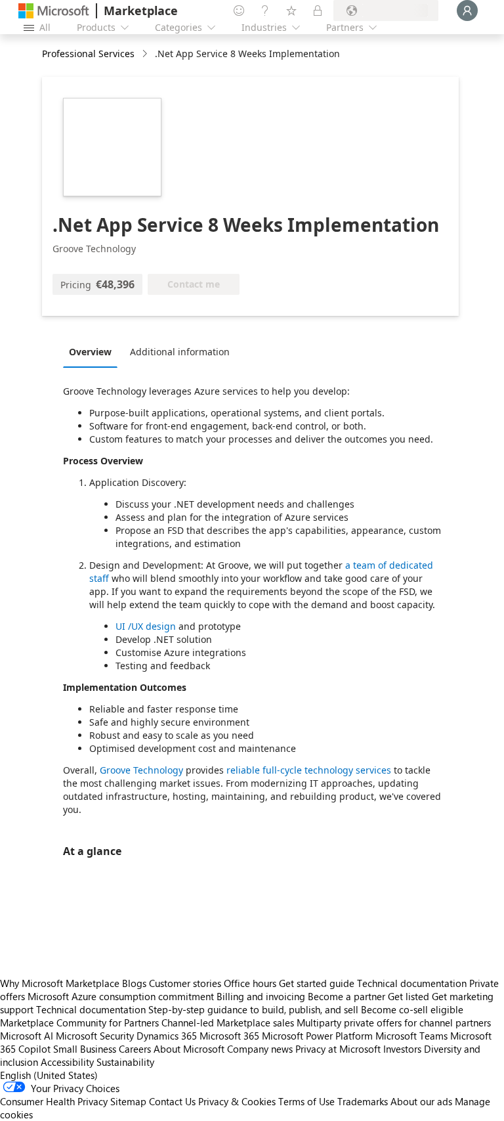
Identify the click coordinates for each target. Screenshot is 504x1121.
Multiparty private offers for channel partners (394, 1022)
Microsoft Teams (411, 1035)
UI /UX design (147, 626)
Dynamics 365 (166, 1035)
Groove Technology (141, 770)
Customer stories (185, 983)
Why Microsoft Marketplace (59, 983)
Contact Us (172, 1101)
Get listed (408, 996)
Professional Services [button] (88, 53)
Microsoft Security (95, 1035)
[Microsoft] (53, 10)
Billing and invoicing (261, 996)
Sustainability (125, 1061)
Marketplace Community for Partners (79, 1022)
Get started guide (316, 983)
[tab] (93, 351)
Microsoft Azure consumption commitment (122, 996)
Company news (260, 1048)
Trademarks (362, 1101)
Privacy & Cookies (237, 1101)
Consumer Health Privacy (54, 1101)
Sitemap (128, 1101)
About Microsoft (189, 1048)
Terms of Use (306, 1101)
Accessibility (67, 1061)
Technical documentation (412, 983)
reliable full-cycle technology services (308, 770)
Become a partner (346, 996)
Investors (402, 1048)
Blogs (134, 983)
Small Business (84, 1048)
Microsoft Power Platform (317, 1035)
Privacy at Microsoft (338, 1048)
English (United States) (49, 1075)
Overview (90, 351)
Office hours (250, 983)
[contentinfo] (146, 54)
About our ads (421, 1101)
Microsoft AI (26, 1035)
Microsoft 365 (229, 1035)
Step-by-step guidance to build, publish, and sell (253, 1009)
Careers (135, 1048)
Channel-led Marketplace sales (227, 1022)
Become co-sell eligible (412, 1009)
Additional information (180, 351)
